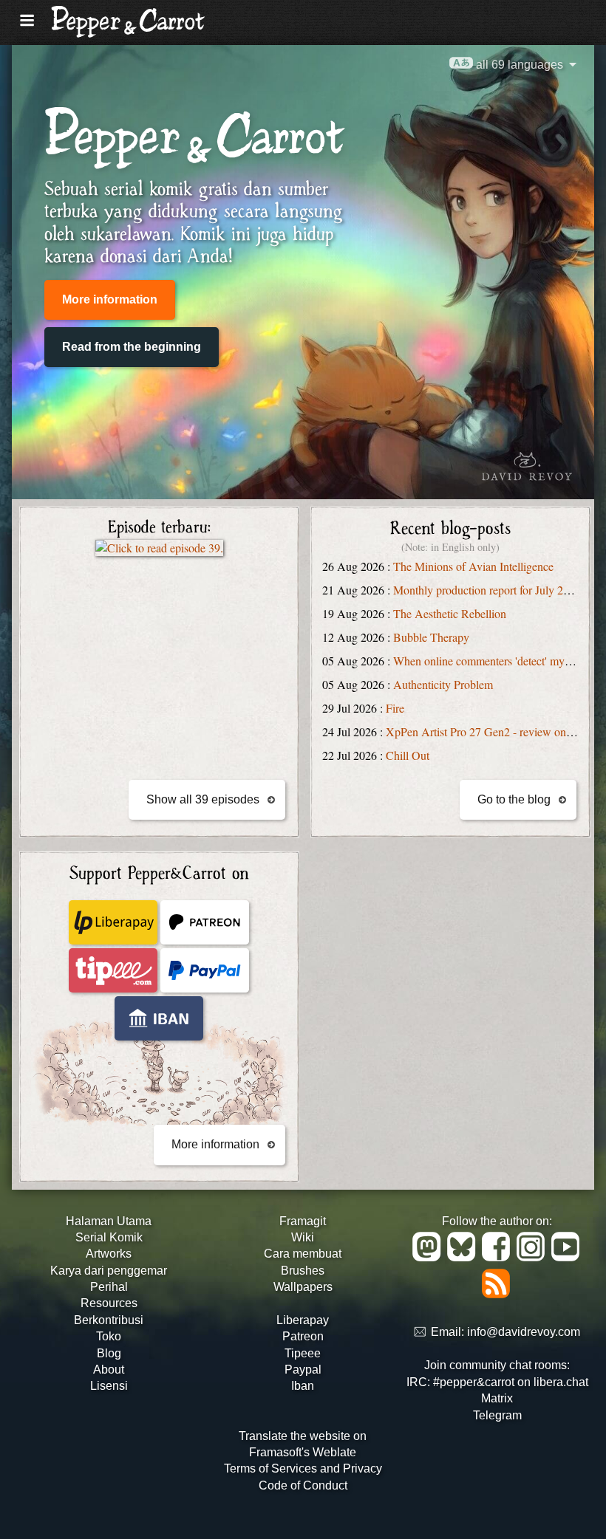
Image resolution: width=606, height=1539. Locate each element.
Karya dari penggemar (108, 1270)
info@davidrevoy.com (523, 1332)
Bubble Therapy (431, 637)
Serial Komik (109, 1237)
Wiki (302, 1237)
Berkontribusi (108, 1320)
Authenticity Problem (443, 684)
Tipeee (303, 1353)
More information (109, 299)
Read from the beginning (131, 346)
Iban (302, 1385)
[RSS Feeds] (497, 1294)
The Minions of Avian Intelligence (473, 566)
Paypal (303, 1369)
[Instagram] (533, 1257)
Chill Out (407, 755)
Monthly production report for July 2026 (487, 589)
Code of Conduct (303, 1485)
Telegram (497, 1415)
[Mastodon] (429, 1257)
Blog (109, 1353)
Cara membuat (302, 1253)
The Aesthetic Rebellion (449, 613)
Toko (108, 1336)
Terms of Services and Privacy (303, 1468)
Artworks (109, 1253)
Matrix (497, 1398)
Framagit (302, 1221)
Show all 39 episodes (202, 799)
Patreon (303, 1336)
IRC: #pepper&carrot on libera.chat (497, 1382)
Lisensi (109, 1385)
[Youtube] (566, 1257)
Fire (395, 708)
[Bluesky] (463, 1257)
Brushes (302, 1270)
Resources (109, 1303)
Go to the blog (514, 799)
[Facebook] (498, 1257)
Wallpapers (303, 1287)
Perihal (109, 1287)
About (108, 1369)
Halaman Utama (109, 1221)
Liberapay (302, 1320)
